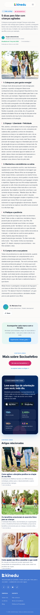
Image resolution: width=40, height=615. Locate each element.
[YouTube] (12, 587)
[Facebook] (3, 587)
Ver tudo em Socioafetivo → (20, 363)
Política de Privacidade (18, 604)
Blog (3, 604)
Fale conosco (16, 598)
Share (8, 313)
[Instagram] (8, 587)
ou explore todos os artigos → (20, 368)
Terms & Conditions (17, 601)
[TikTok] (17, 587)
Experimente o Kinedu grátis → (20, 340)
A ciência (4, 601)
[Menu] (32, 4)
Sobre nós (5, 598)
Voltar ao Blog (8, 11)
